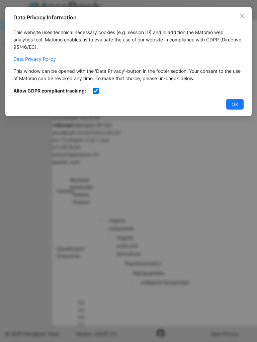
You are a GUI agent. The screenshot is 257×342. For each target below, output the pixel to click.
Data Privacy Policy (34, 59)
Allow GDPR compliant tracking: (49, 91)
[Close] (242, 16)
